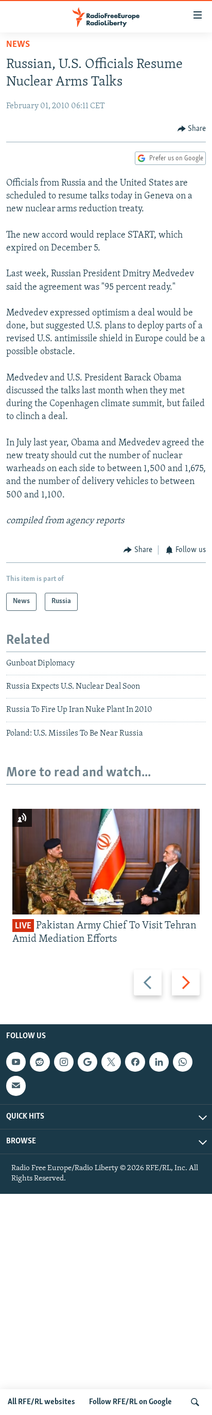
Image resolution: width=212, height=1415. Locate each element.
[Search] (195, 1402)
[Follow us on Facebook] (135, 1062)
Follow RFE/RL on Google (130, 1402)
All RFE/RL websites (41, 1402)
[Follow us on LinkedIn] (159, 1062)
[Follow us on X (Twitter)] (111, 1062)
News (18, 44)
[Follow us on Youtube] (16, 1062)
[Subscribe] (16, 1086)
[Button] (192, 129)
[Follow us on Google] (87, 1062)
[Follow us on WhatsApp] (182, 1062)
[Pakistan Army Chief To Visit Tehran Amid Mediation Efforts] (106, 861)
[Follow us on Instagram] (64, 1062)
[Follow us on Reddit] (39, 1062)
